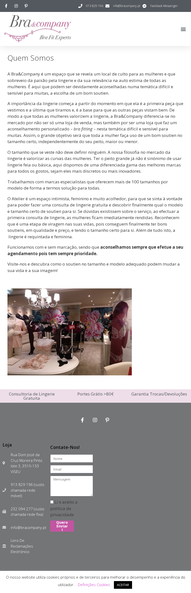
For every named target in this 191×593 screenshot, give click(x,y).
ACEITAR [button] (123, 585)
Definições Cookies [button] (94, 584)
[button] (183, 29)
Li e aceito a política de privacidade (64, 508)
